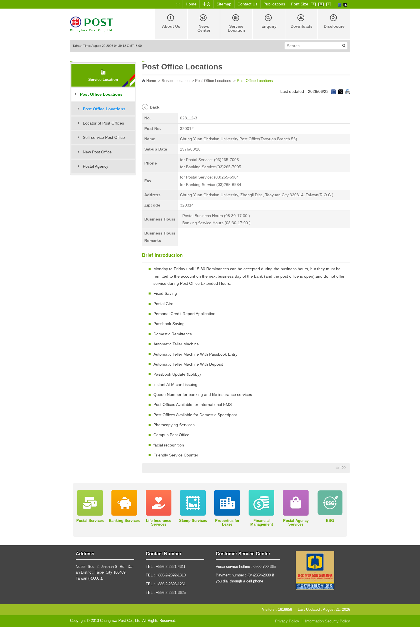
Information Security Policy (327, 621)
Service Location (236, 28)
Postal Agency (95, 166)
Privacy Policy (287, 621)
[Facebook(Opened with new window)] (339, 4)
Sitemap (224, 4)
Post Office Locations (101, 94)
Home (191, 4)
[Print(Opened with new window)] (347, 91)
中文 (207, 4)
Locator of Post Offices (103, 123)
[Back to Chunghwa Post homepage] (91, 23)
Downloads (302, 26)
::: (178, 4)
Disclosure (334, 26)
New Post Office (97, 152)
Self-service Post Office (104, 137)
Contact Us (247, 4)
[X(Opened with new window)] (345, 4)
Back (154, 107)
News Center (203, 28)
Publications (274, 4)
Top (343, 467)
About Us (171, 26)
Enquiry (269, 26)
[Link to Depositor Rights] (315, 570)
